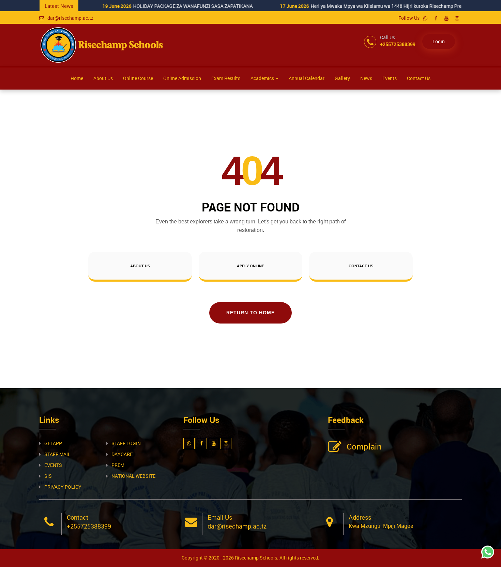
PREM (117, 465)
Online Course (138, 78)
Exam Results (225, 78)
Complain (364, 446)
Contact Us (418, 78)
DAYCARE (122, 454)
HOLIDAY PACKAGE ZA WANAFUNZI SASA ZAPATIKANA (118, 6)
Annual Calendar (306, 78)
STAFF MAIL (57, 454)
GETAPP (53, 443)
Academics (262, 78)
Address (360, 517)
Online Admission (182, 78)
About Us (103, 78)
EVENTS (53, 465)
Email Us (220, 517)
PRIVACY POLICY (62, 487)
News (366, 78)
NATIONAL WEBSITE (133, 476)
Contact (77, 517)
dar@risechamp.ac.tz (70, 18)
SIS (48, 476)
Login (438, 41)
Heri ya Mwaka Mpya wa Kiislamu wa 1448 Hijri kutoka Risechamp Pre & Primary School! (330, 6)
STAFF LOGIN (126, 443)
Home (77, 78)
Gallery (342, 78)
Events (389, 78)
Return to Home (250, 312)
